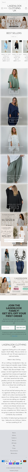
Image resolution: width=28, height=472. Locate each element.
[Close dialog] (26, 227)
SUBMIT (14, 243)
